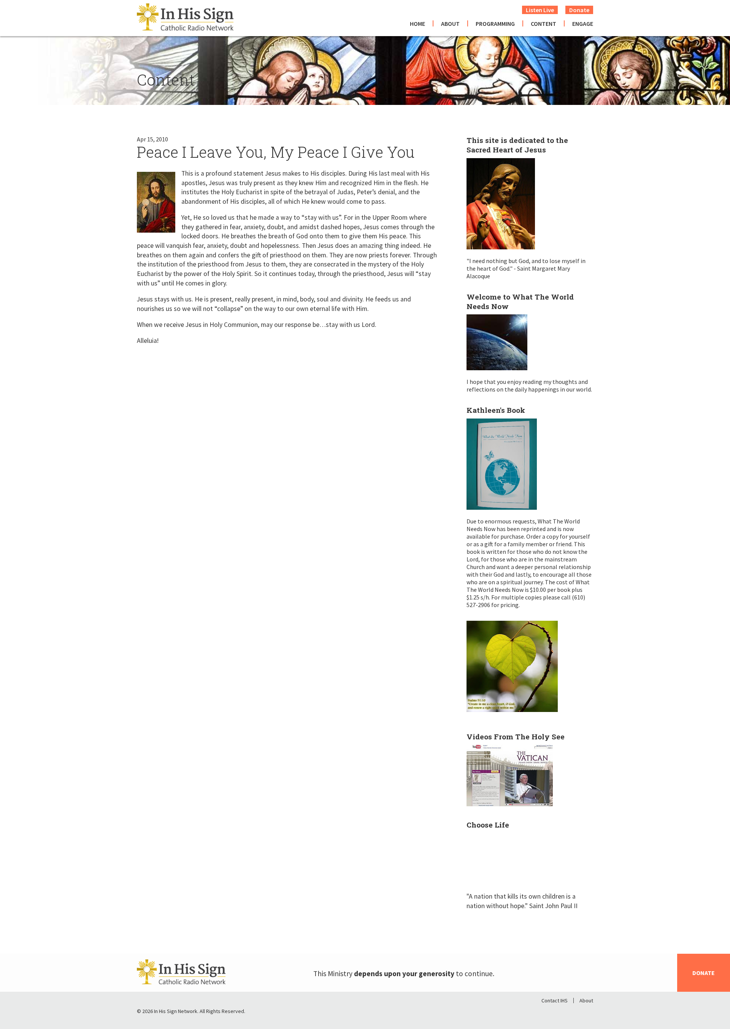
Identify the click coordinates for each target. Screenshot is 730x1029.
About (450, 24)
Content (543, 24)
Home (417, 24)
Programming (495, 24)
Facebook (547, 1013)
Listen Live (540, 10)
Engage (582, 24)
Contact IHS (554, 1000)
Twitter (567, 1013)
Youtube (587, 1013)
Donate (579, 10)
